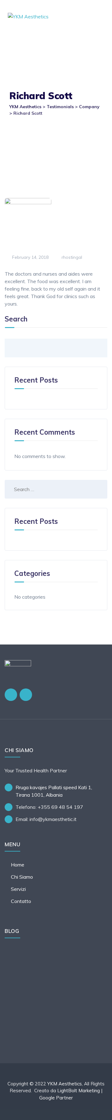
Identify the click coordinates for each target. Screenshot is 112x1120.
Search (16, 319)
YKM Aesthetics (64, 1084)
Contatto (21, 901)
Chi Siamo (22, 877)
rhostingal (71, 257)
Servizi (18, 889)
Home (17, 865)
